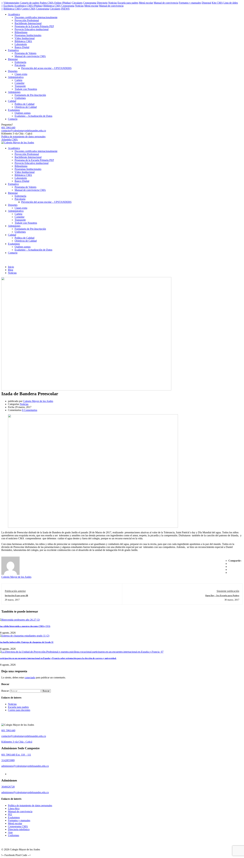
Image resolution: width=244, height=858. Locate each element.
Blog (10, 269)
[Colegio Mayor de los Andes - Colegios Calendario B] (17, 142)
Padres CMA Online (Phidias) (55, 2)
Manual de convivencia (166, 2)
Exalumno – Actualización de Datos (33, 116)
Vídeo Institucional (25, 38)
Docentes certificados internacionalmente (36, 17)
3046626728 (8, 786)
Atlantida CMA (9, 139)
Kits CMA (217, 2)
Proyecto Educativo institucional (31, 29)
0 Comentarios (29, 410)
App (10, 832)
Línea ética (13, 808)
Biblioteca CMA (52, 5)
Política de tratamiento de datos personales (23, 136)
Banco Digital (22, 47)
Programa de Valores (25, 53)
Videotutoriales (11, 2)
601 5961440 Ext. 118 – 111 (16, 754)
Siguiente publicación (228, 591)
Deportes (12, 71)
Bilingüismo (21, 32)
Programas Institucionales (28, 35)
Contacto (12, 119)
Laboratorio (21, 44)
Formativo (13, 50)
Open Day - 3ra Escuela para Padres (222, 595)
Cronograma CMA (18, 826)
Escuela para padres (128, 2)
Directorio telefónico (19, 829)
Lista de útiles (230, 2)
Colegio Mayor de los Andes (38, 401)
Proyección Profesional (27, 20)
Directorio (102, 2)
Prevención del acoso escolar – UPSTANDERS (46, 68)
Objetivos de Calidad (26, 107)
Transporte (20, 86)
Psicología (20, 65)
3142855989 (8, 760)
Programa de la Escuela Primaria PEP (34, 26)
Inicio (11, 266)
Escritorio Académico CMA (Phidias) (23, 5)
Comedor (19, 83)
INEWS (65, 8)
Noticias (112, 2)
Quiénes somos (23, 113)
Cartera (18, 80)
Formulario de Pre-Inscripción (30, 95)
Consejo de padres (29, 2)
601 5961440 (8, 127)
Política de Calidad (24, 104)
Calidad (12, 101)
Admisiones (14, 92)
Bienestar (13, 59)
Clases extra (21, 74)
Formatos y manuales (190, 2)
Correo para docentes (19, 710)
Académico (14, 14)
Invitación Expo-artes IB (16, 595)
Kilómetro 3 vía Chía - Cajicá (16, 741)
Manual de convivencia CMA (30, 56)
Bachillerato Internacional (28, 23)
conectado (30, 677)
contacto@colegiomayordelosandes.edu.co (23, 130)
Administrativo (16, 77)
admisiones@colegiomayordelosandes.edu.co (25, 766)
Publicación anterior (15, 591)
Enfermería (20, 62)
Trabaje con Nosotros (26, 89)
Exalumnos (14, 110)
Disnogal (206, 2)
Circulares (77, 2)
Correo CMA (28, 8)
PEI (10, 814)
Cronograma (89, 2)
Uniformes (20, 98)
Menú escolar (146, 2)
